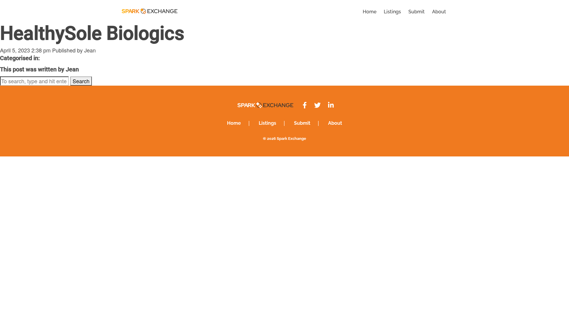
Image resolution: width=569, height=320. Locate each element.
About (439, 12)
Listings (392, 12)
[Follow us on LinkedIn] (331, 105)
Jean (90, 50)
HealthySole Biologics (92, 33)
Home (369, 12)
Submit (416, 12)
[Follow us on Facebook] (305, 105)
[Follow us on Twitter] (317, 105)
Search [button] (81, 81)
